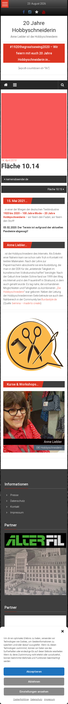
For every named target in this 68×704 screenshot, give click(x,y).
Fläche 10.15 (55, 189)
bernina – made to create (26, 303)
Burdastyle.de (49, 299)
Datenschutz (36, 699)
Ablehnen (34, 681)
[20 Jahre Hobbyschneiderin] (5, 84)
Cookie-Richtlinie (21, 699)
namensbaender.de (17, 179)
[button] (62, 631)
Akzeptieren (34, 671)
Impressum (49, 699)
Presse (14, 495)
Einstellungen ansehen (34, 691)
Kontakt (14, 506)
